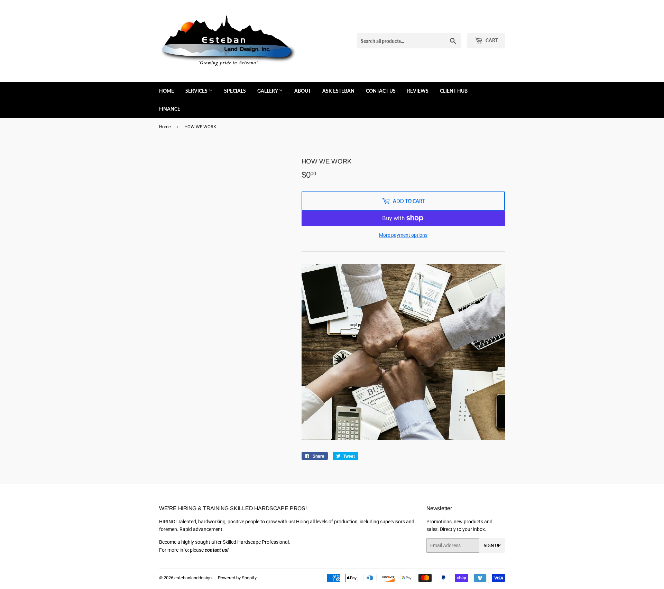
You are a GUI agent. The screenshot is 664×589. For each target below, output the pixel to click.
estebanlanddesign (193, 577)
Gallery (268, 91)
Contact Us (381, 91)
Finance (169, 109)
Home (166, 91)
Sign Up (492, 545)
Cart (491, 40)
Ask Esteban (338, 91)
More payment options (403, 235)
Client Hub (454, 91)
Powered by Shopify (237, 577)
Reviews (417, 91)
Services (197, 91)
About (302, 91)
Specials (235, 91)
